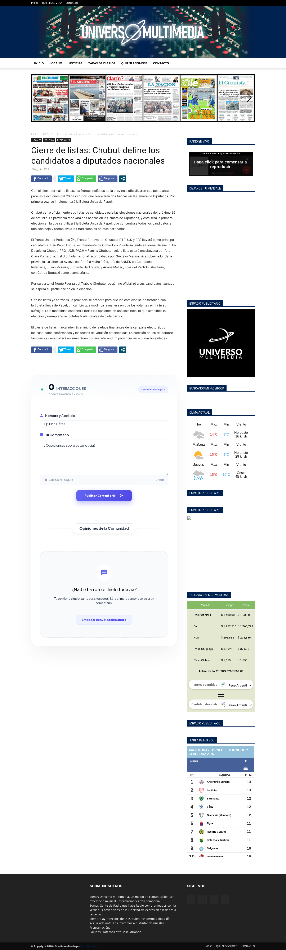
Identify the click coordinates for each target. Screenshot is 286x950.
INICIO (34, 2)
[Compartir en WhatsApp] (86, 178)
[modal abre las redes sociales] (122, 178)
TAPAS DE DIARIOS (101, 63)
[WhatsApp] (252, 3)
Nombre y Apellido (60, 416)
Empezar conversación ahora (104, 620)
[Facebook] (231, 3)
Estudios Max (89, 946)
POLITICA (49, 140)
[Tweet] (66, 178)
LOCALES (56, 63)
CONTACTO (72, 2)
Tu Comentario (57, 435)
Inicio (34, 134)
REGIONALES (63, 140)
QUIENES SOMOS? (52, 2)
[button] (249, 98)
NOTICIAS (75, 63)
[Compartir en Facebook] (41, 178)
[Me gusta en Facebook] (107, 178)
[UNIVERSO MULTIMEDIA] (143, 32)
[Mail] (238, 3)
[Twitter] (245, 3)
